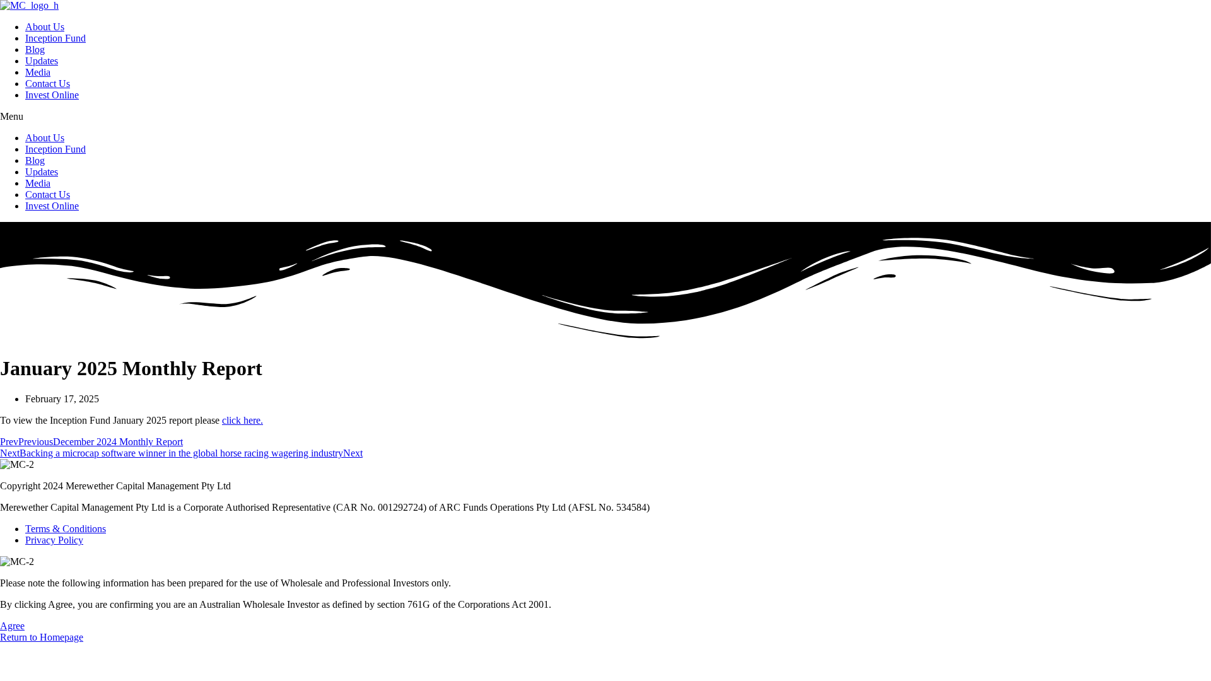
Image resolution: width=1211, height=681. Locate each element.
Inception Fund (55, 38)
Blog (35, 49)
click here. (242, 420)
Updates (41, 60)
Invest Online (52, 95)
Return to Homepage (41, 637)
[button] (605, 116)
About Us (44, 26)
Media (37, 72)
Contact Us (47, 83)
